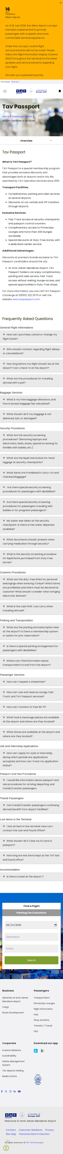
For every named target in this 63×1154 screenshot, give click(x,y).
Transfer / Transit (43, 1025)
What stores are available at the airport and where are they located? (31, 734)
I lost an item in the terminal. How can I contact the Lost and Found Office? (28, 828)
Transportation (42, 997)
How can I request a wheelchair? (26, 681)
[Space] (31, 91)
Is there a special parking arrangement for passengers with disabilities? (30, 648)
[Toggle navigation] (8, 91)
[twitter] (6, 1091)
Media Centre (9, 1076)
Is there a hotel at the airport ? (25, 876)
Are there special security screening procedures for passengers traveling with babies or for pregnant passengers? (28, 506)
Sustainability (9, 1055)
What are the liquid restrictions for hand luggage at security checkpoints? (28, 460)
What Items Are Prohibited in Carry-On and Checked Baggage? (31, 475)
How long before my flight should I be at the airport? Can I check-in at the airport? (31, 366)
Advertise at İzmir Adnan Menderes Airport (15, 999)
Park (36, 1014)
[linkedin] (15, 1091)
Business (15, 81)
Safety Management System (13, 1063)
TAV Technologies (35, 1142)
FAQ (36, 1031)
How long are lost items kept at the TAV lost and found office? (31, 857)
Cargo (5, 1006)
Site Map (11, 1134)
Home (5, 116)
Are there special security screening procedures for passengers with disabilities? (29, 489)
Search (31, 960)
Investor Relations (11, 1050)
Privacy (49, 1130)
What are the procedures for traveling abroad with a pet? (28, 380)
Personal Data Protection (34, 1134)
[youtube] (19, 1091)
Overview (26, 140)
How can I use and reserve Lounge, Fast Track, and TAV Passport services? (28, 694)
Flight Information (43, 1008)
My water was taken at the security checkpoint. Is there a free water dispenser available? (29, 525)
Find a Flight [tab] (32, 906)
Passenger (5, 81)
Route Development (13, 1012)
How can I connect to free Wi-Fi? (26, 707)
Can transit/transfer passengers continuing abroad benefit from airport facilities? (31, 807)
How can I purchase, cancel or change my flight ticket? (30, 336)
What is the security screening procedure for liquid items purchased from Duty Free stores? (29, 558)
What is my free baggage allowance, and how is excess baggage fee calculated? (29, 401)
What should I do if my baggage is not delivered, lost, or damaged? (27, 416)
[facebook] (2, 1091)
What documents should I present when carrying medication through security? (29, 541)
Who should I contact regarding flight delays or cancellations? (31, 351)
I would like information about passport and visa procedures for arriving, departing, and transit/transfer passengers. (31, 784)
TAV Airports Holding (13, 1070)
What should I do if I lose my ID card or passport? (27, 843)
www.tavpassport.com (26, 299)
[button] (61, 2)
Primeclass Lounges (44, 1003)
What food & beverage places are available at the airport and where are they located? (31, 719)
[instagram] (10, 1091)
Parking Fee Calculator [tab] (31, 912)
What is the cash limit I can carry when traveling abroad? (28, 608)
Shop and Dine (41, 1020)
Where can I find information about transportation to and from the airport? (27, 663)
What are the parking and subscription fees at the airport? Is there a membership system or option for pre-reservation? (31, 631)
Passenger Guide (22, 116)
